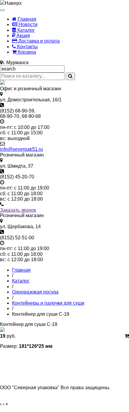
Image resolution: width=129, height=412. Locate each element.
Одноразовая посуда (35, 291)
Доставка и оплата (38, 40)
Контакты (27, 46)
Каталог (25, 30)
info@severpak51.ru (21, 149)
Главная (26, 19)
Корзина (26, 52)
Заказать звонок (18, 210)
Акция (22, 35)
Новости (27, 24)
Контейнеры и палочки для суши (48, 303)
